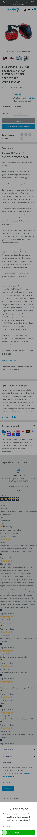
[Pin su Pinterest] (25, 134)
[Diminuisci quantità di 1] (15, 113)
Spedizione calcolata (28, 98)
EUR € (16, 798)
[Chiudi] (34, 805)
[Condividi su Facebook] (21, 134)
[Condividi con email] (21, 138)
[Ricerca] (25, 10)
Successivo (12, 536)
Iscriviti (7, 789)
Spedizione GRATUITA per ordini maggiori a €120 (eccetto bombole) (18, 3)
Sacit (4, 87)
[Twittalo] (29, 134)
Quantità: (5, 113)
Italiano (5, 798)
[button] (18, 126)
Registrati (18, 832)
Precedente (4, 536)
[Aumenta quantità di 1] (26, 113)
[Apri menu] (3, 10)
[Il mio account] (29, 10)
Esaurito (18, 121)
